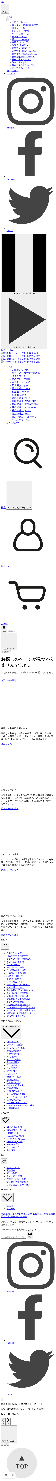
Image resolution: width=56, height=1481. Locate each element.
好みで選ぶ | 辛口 (20, 62)
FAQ (4, 1160)
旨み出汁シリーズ (20, 39)
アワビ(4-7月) (13, 1071)
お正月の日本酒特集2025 (18, 1004)
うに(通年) (12, 1057)
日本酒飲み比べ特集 (16, 970)
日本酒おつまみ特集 (16, 973)
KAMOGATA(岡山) (16, 1139)
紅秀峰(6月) (12, 1088)
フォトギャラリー (15, 1147)
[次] (2, 1444)
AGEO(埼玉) (12, 1144)
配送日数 (11, 1170)
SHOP (9, 17)
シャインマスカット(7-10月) (20, 1105)
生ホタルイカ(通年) (16, 1048)
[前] (8, 1444)
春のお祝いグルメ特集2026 (20, 990)
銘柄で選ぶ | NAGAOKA (24, 51)
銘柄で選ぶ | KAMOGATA (24, 54)
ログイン (11, 73)
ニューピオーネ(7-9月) (17, 1102)
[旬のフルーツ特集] (28, 831)
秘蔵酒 (10, 1206)
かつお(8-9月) (13, 1079)
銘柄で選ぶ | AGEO (21, 59)
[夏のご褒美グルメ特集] (28, 893)
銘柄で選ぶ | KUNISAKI (23, 56)
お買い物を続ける (9, 680)
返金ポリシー (39, 1214)
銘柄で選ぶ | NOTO (21, 48)
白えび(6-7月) (13, 1068)
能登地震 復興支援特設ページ (21, 1013)
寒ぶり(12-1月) (14, 1082)
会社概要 (11, 1150)
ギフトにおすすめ (20, 34)
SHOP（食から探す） (11, 1026)
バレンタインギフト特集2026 (21, 1007)
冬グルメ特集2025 (15, 1002)
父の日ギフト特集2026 (17, 996)
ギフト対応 (12, 1173)
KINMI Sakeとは (14, 1127)
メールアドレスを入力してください (18, 1229)
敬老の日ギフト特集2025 (18, 999)
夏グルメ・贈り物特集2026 (25, 25)
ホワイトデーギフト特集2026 (21, 1010)
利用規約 (5, 1214)
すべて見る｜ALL (20, 68)
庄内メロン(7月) (14, 1091)
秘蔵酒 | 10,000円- (20, 42)
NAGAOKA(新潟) (15, 1136)
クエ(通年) (12, 1065)
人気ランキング (19, 22)
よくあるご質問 (14, 1176)
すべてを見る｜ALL (16, 1016)
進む (3, 2)
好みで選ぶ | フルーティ (23, 65)
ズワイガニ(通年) (15, 1045)
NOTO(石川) (12, 1133)
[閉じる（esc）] (5, 1444)
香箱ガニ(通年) (14, 1051)
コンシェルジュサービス (18, 1185)
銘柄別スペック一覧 (16, 1130)
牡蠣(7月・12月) (14, 1077)
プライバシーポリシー (21, 1214)
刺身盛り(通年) (14, 1042)
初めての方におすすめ (17, 956)
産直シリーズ (18, 28)
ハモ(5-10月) (12, 1074)
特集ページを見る (9, 808)
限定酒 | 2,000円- (20, 45)
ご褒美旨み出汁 (14, 1108)
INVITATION (13, 71)
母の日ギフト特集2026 (17, 993)
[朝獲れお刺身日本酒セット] (28, 705)
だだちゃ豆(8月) (14, 1100)
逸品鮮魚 (11, 1208)
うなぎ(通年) (13, 1054)
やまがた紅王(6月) (15, 1085)
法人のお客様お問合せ (17, 1182)
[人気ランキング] (28, 767)
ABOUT (5, 1118)
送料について (13, 1167)
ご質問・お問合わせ (16, 1179)
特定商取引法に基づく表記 (14, 1216)
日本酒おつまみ (19, 36)
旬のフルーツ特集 (20, 31)
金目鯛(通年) (13, 1062)
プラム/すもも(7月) (16, 1094)
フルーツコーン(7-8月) (17, 1097)
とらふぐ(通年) (14, 1059)
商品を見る (6, 744)
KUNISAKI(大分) (15, 1141)
